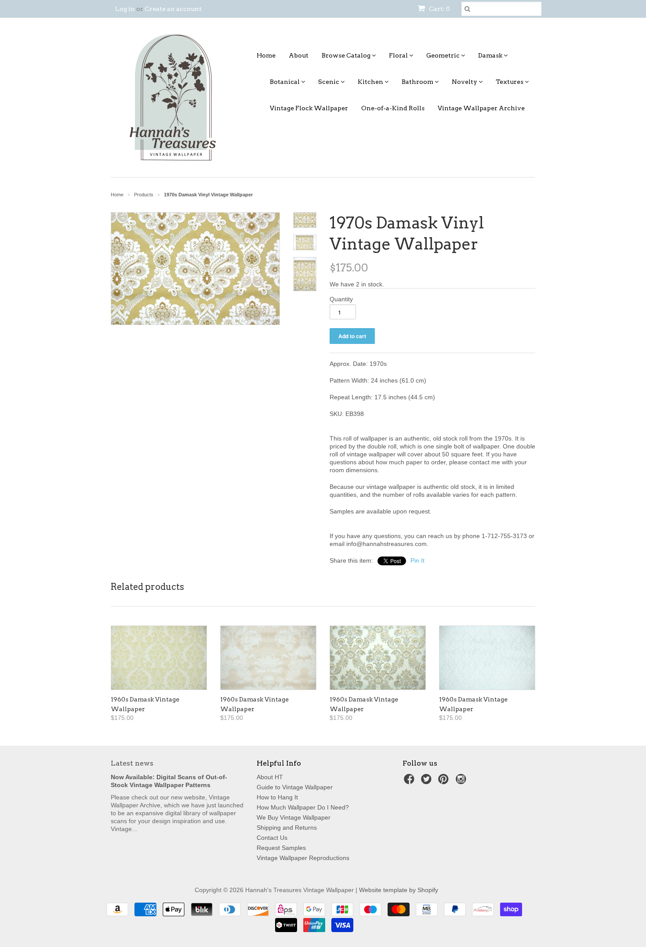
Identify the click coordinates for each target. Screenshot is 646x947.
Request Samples (281, 847)
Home (266, 55)
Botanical (285, 81)
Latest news (132, 763)
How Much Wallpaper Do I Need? (303, 807)
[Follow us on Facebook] (410, 781)
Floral (399, 55)
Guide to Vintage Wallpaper (295, 787)
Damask (491, 55)
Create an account (173, 8)
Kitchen (371, 81)
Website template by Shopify (398, 889)
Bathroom (418, 81)
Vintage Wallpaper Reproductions (303, 857)
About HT (270, 777)
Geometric (443, 55)
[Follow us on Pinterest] (444, 781)
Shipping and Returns (287, 827)
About (298, 55)
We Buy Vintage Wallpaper (293, 817)
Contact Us (272, 837)
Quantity (341, 299)
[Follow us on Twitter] (427, 781)
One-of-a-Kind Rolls (393, 108)
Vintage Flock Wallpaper (309, 108)
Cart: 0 (439, 8)
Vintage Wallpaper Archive (481, 108)
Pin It (417, 560)
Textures (510, 81)
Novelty (465, 81)
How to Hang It (277, 797)
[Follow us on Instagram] (462, 781)
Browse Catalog (347, 55)
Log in (125, 8)
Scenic (329, 81)
